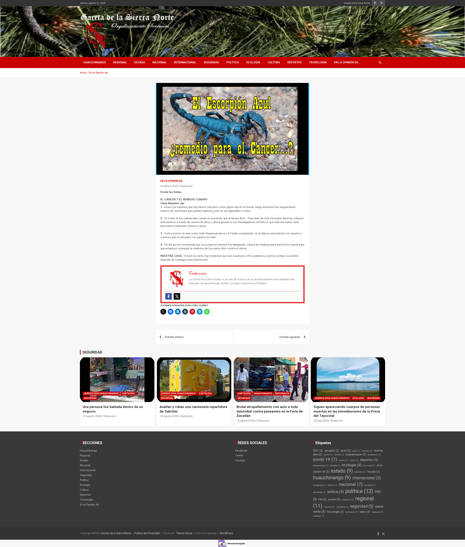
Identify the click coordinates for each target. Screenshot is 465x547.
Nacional (159, 62)
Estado (139, 62)
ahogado (331, 450)
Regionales (282, 393)
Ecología (253, 62)
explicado (360, 472)
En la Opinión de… (347, 62)
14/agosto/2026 (169, 416)
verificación (351, 512)
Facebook (241, 450)
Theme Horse (184, 533)
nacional (351, 484)
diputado (335, 465)
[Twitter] (177, 296)
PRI (323, 499)
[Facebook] (168, 296)
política (359, 491)
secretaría (342, 507)
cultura (353, 460)
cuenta (343, 460)
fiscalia (373, 471)
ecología (351, 465)
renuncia (329, 507)
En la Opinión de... (172, 180)
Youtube (240, 460)
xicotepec (318, 516)
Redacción (187, 186)
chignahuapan (355, 454)
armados (367, 451)
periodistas (319, 492)
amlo (346, 450)
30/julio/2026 (321, 420)
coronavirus (374, 455)
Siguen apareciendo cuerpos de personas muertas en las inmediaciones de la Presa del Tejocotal (347, 411)
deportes (369, 460)
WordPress (226, 533)
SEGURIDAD (92, 352)
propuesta (348, 500)
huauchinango (332, 478)
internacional (366, 478)
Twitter (239, 455)
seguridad (361, 506)
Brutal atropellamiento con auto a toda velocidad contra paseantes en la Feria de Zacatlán (269, 411)
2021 (318, 450)
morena (332, 485)
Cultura (274, 62)
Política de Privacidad (147, 533)
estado (342, 471)
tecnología (335, 511)
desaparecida (320, 465)
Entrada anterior (174, 337)
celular (328, 455)
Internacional (185, 62)
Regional (120, 62)
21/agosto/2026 (92, 416)
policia (335, 492)
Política (232, 62)
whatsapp (377, 512)
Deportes (294, 62)
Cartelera (128, 393)
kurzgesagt (319, 485)
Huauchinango (95, 62)
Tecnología (318, 62)
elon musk (369, 465)
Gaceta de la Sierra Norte (357, 3)
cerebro (339, 455)
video (365, 511)
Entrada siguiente (290, 337)
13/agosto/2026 (245, 420)
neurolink (370, 485)
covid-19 (325, 459)
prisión (334, 499)
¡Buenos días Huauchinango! (101, 393)
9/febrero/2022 (169, 186)
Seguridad (211, 62)
